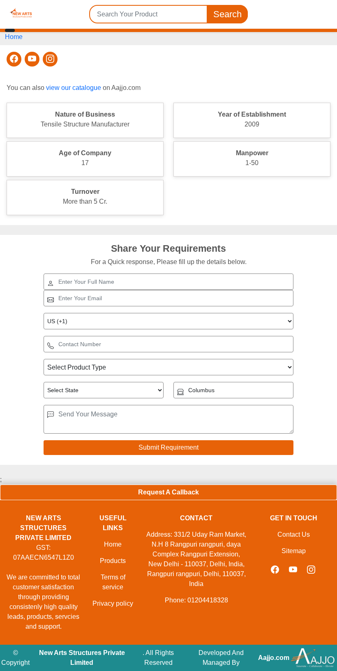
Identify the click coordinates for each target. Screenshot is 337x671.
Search (227, 14)
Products (113, 560)
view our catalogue (73, 87)
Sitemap (294, 550)
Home (14, 36)
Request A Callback (168, 492)
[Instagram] (50, 59)
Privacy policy (112, 603)
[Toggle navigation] (10, 30)
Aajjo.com (273, 657)
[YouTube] (32, 59)
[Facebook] (14, 59)
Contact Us (293, 534)
